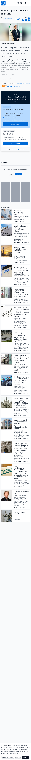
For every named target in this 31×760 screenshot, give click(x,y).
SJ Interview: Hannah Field (21, 492)
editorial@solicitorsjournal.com (22, 83)
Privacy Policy (16, 754)
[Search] (21, 3)
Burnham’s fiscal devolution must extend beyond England (20, 250)
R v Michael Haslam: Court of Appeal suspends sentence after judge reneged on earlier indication (21, 402)
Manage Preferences (7, 757)
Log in (11, 174)
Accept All (25, 757)
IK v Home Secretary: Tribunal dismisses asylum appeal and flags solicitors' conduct (21, 380)
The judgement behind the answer (20, 513)
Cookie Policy (5, 754)
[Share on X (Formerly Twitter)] (23, 20)
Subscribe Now (15, 124)
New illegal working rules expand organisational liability (21, 229)
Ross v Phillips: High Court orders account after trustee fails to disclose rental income (21, 359)
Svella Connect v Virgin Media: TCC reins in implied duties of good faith (21, 292)
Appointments (8, 19)
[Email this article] (29, 20)
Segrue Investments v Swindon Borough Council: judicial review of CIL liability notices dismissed (21, 447)
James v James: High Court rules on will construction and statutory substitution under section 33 (21, 424)
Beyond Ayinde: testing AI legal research (19, 213)
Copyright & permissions (13, 86)
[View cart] (18, 3)
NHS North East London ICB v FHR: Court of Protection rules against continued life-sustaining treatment (21, 271)
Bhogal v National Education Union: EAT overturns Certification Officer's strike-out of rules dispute (21, 311)
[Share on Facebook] (26, 20)
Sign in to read (21, 149)
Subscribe (18, 174)
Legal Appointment (9, 43)
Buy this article (15, 143)
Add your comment (17, 19)
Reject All (18, 757)
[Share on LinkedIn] (29, 18)
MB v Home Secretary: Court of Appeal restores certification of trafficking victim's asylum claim (20, 336)
